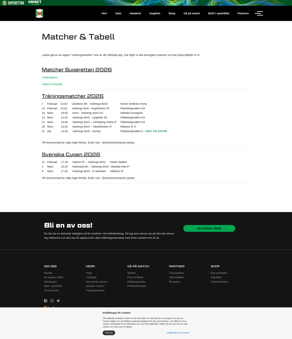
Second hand (51, 290)
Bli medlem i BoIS (209, 228)
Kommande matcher (97, 281)
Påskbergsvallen (136, 281)
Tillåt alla (109, 333)
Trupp (89, 273)
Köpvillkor (216, 277)
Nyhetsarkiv (50, 281)
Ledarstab (91, 277)
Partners (243, 13)
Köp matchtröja (219, 273)
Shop (172, 13)
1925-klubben (176, 277)
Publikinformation (136, 286)
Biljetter (131, 273)
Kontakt (48, 273)
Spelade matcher (95, 286)
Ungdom (154, 13)
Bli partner (174, 281)
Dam (118, 13)
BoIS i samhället (218, 13)
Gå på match (192, 13)
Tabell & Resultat (52, 84)
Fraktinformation (219, 281)
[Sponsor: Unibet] (34, 2)
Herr (104, 13)
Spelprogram (49, 77)
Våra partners (176, 273)
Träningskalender (95, 290)
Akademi (135, 13)
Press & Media (135, 277)
